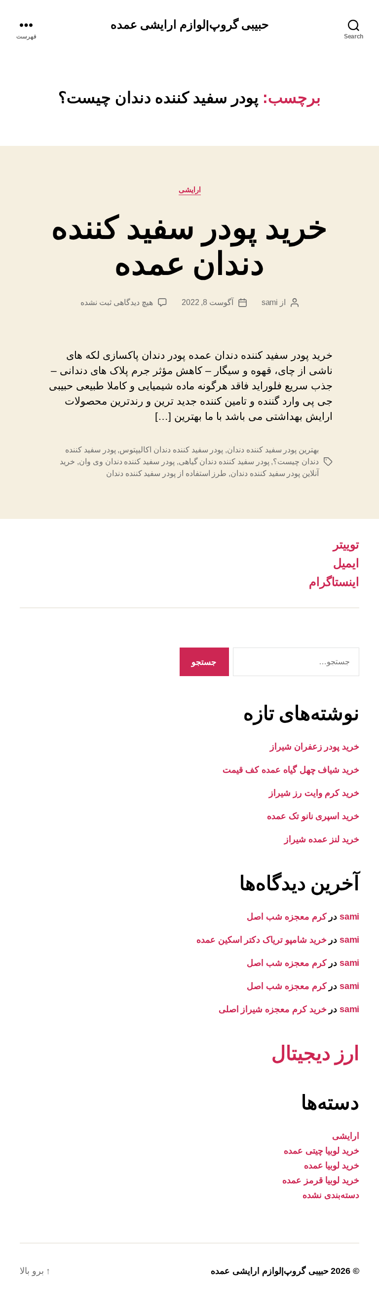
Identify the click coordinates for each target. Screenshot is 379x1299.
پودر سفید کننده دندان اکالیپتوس (171, 449)
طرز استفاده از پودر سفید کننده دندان (166, 473)
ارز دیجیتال (315, 1053)
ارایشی (190, 189)
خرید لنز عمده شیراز (321, 839)
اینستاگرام (334, 581)
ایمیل (346, 563)
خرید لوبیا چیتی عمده (321, 1151)
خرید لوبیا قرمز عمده (320, 1180)
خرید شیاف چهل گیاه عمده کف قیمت (291, 770)
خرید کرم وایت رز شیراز (314, 793)
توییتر (346, 544)
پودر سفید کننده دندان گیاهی (224, 461)
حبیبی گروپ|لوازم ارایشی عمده (190, 25)
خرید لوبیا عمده (331, 1165)
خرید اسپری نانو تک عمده (313, 816)
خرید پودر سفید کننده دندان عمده (189, 245)
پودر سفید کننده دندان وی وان (127, 461)
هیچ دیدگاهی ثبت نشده (116, 302)
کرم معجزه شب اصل (286, 917)
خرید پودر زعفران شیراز (314, 747)
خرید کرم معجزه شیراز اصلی (273, 1009)
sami (270, 302)
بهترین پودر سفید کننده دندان (273, 449)
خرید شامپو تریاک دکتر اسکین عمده (261, 940)
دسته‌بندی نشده (331, 1195)
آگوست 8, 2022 (207, 302)
